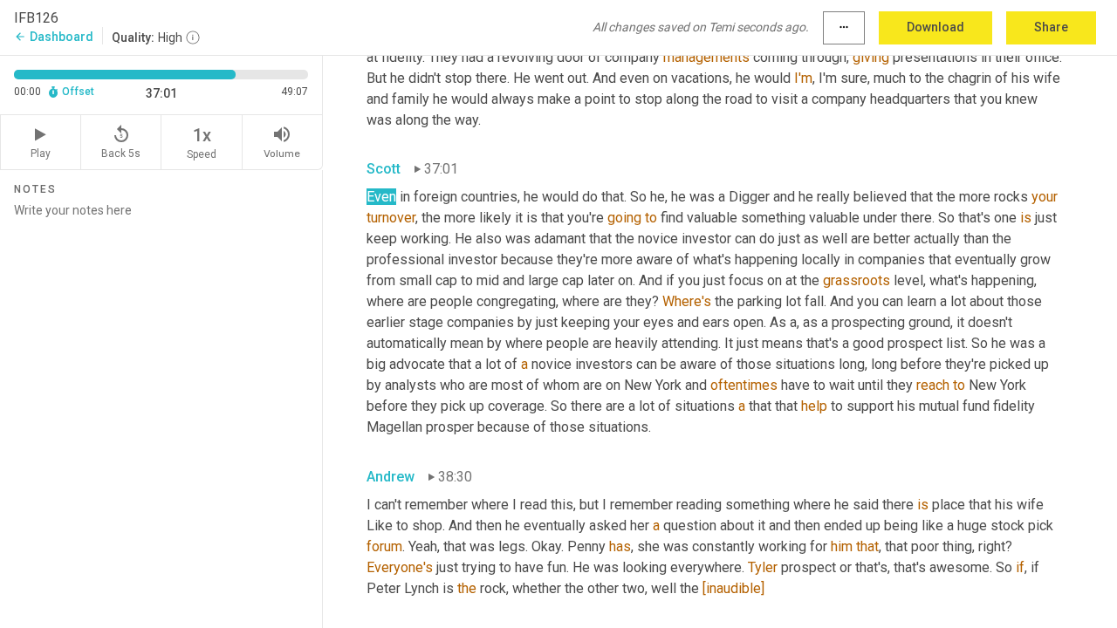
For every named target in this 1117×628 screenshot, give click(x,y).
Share (1051, 27)
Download (935, 27)
